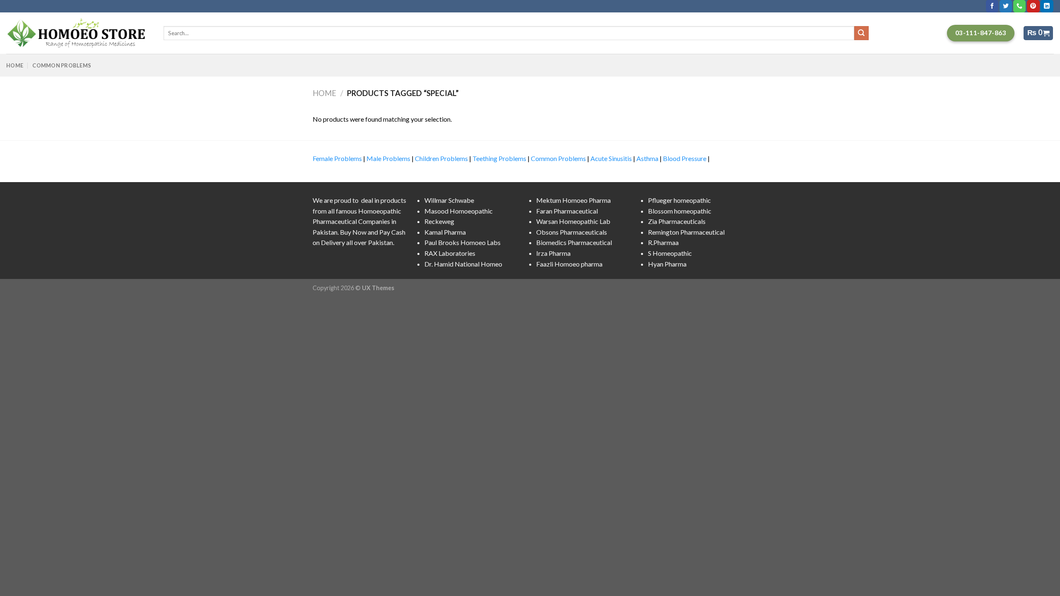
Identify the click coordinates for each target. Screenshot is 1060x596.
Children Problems (441, 158)
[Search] (861, 33)
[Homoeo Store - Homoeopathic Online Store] (78, 33)
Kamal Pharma (445, 232)
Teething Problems (499, 158)
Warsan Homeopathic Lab (573, 221)
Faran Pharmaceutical (567, 211)
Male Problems (388, 158)
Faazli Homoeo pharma (569, 264)
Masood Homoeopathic (458, 211)
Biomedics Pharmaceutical (574, 242)
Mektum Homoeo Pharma (573, 200)
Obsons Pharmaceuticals (571, 232)
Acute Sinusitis (611, 158)
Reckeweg (439, 221)
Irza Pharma (553, 253)
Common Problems (61, 65)
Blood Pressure (684, 158)
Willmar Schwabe (449, 200)
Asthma (647, 158)
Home (14, 65)
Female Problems (337, 158)
